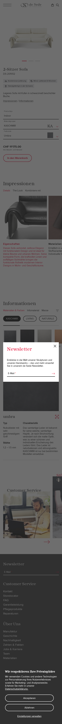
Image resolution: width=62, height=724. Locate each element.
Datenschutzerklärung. (16, 689)
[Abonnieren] (52, 373)
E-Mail (12, 373)
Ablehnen (29, 707)
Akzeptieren (29, 698)
